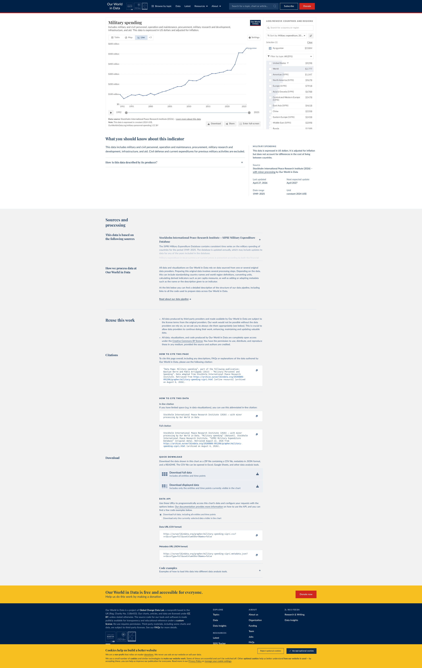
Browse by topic (163, 6)
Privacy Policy (195, 661)
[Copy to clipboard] (253, 370)
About (215, 6)
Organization (255, 620)
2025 (256, 112)
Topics (216, 615)
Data (178, 6)
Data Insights (219, 626)
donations (148, 655)
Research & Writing (294, 615)
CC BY (155, 125)
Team (251, 631)
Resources (200, 6)
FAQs (157, 627)
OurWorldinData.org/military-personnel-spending (129, 125)
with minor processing (264, 172)
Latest (187, 6)
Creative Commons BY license (187, 341)
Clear (310, 42)
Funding (253, 626)
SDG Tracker (219, 643)
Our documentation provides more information (199, 507)
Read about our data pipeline (174, 299)
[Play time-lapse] (111, 112)
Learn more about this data (188, 119)
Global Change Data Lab (152, 610)
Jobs (251, 637)
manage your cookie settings (218, 661)
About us (253, 615)
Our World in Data (114, 6)
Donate (307, 6)
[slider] (126, 112)
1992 (118, 112)
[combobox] (254, 6)
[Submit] (274, 6)
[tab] (115, 37)
